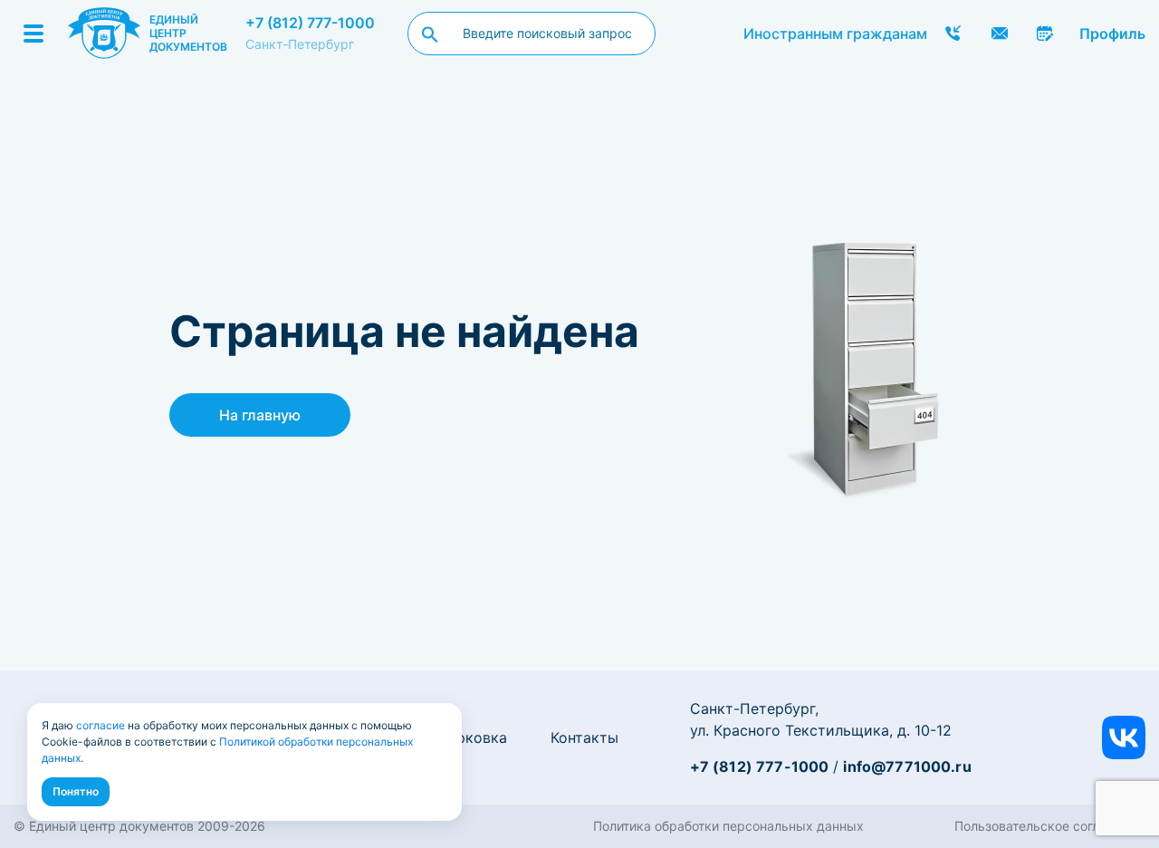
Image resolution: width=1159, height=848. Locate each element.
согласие (100, 725)
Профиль (1112, 33)
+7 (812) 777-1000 (310, 23)
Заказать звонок (953, 33)
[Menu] (33, 33)
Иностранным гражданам (835, 33)
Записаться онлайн (1046, 33)
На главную (260, 415)
